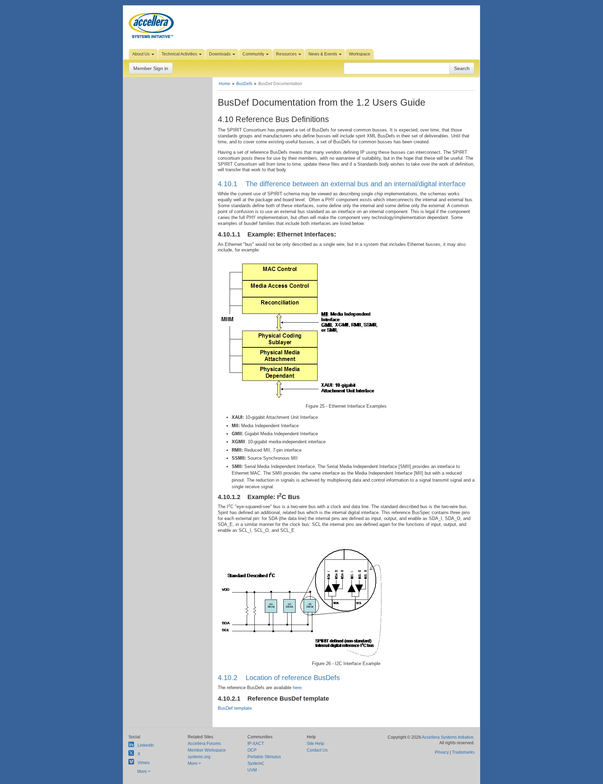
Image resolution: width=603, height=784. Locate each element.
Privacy (442, 752)
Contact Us (317, 750)
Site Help (315, 743)
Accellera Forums (204, 743)
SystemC (256, 763)
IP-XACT (255, 743)
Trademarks (463, 752)
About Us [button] (141, 54)
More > (143, 771)
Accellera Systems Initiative (448, 737)
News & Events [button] (323, 54)
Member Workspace (207, 750)
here (297, 687)
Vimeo (143, 762)
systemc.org (199, 757)
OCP (251, 750)
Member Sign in (150, 68)
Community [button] (254, 54)
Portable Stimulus (264, 757)
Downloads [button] (220, 54)
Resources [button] (287, 54)
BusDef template (235, 708)
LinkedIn (145, 745)
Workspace (359, 54)
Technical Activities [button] (180, 54)
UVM (252, 770)
